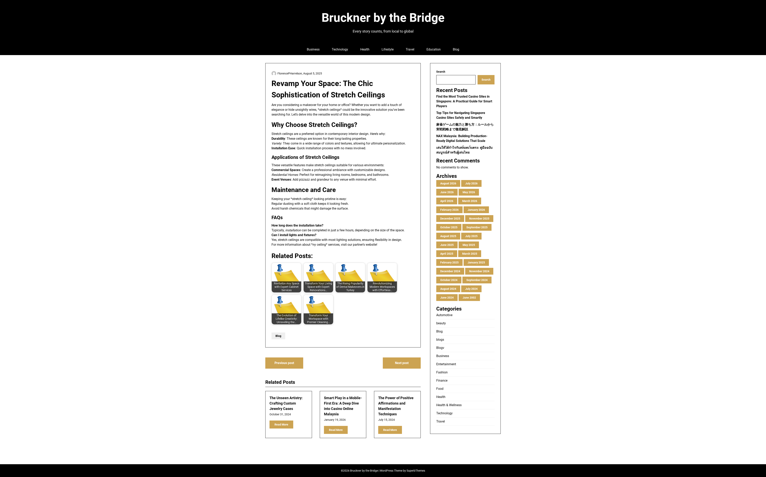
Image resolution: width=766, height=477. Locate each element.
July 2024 (471, 288)
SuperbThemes (416, 470)
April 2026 (446, 201)
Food (439, 389)
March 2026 (469, 201)
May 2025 (469, 244)
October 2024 (448, 280)
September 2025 (477, 227)
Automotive (444, 315)
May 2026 (469, 192)
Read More (281, 424)
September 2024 (477, 280)
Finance (441, 380)
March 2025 (469, 253)
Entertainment (446, 364)
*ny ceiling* (319, 244)
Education (433, 49)
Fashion (442, 372)
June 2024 (447, 297)
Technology (340, 49)
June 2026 (447, 192)
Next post (402, 363)
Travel (410, 49)
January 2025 (476, 262)
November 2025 (479, 218)
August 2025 (448, 236)
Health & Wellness (449, 405)
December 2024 (450, 271)
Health (364, 49)
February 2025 (449, 262)
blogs (440, 339)
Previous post (284, 363)
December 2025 (450, 218)
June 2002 (469, 297)
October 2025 (448, 227)
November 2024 (479, 271)
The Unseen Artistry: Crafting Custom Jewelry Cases (286, 403)
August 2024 (448, 288)
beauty (441, 323)
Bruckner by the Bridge (383, 18)
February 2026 (449, 209)
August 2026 (448, 183)
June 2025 (447, 244)
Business (313, 49)
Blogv (440, 348)
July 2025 (471, 236)
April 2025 (446, 253)
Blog (456, 49)
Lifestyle (388, 49)
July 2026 (471, 183)
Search (440, 71)
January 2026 (476, 209)
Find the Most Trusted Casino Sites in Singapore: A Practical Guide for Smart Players (464, 101)
